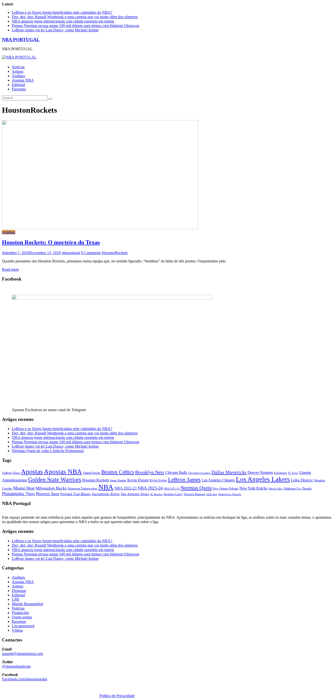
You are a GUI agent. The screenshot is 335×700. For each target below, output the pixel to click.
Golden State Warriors (54, 479)
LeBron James (184, 480)
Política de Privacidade (117, 696)
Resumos (19, 621)
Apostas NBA (23, 80)
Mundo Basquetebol (27, 604)
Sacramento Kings (106, 494)
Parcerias (19, 89)
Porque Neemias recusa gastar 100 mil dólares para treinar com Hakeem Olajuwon (75, 26)
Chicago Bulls (176, 472)
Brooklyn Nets (149, 472)
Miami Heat (24, 488)
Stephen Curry (173, 494)
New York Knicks (253, 488)
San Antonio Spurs (135, 494)
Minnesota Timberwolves (82, 488)
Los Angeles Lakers (263, 479)
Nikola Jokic (275, 488)
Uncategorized (23, 626)
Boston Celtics (117, 472)
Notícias (18, 67)
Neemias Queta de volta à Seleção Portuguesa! (48, 451)
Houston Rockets (95, 480)
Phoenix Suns (47, 493)
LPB (15, 599)
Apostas (32, 471)
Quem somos (22, 617)
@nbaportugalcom (16, 666)
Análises (18, 76)
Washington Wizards (229, 494)
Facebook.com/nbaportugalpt (24, 679)
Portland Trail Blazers (75, 494)
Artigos (17, 71)
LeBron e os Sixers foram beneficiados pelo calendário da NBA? (62, 12)
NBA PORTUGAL (21, 39)
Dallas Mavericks (228, 472)
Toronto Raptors (194, 494)
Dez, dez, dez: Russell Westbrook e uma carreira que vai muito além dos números (75, 17)
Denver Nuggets (260, 472)
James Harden (118, 480)
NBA (105, 487)
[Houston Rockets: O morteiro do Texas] (100, 228)
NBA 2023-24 (150, 488)
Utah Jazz (211, 494)
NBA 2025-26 (172, 488)
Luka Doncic (302, 480)
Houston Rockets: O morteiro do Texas (51, 242)
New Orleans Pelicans (225, 488)
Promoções (20, 613)
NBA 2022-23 (125, 488)
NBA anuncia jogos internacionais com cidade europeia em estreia (63, 21)
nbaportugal (71, 253)
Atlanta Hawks (91, 473)
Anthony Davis (11, 473)
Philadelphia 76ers (18, 493)
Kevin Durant (138, 480)
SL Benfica (156, 494)
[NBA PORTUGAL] (19, 57)
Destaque (19, 591)
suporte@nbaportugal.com (22, 653)
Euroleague (280, 473)
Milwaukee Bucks (51, 488)
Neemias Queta (196, 488)
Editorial (18, 85)
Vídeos (17, 630)
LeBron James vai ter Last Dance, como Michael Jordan (55, 30)
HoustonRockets (115, 253)
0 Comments (91, 253)
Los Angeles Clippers (218, 480)
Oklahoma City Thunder (297, 488)
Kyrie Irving (158, 480)
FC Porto (293, 472)
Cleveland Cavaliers (199, 472)
